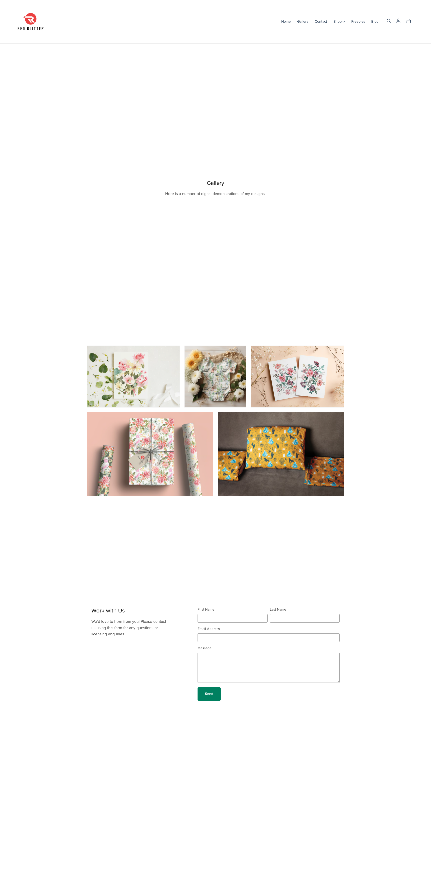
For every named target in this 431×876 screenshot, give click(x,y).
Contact (321, 21)
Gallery (302, 21)
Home (286, 21)
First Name (206, 609)
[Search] (389, 21)
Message (204, 648)
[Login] (398, 20)
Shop (338, 21)
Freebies (358, 21)
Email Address (209, 629)
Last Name (278, 609)
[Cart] (410, 21)
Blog (374, 21)
